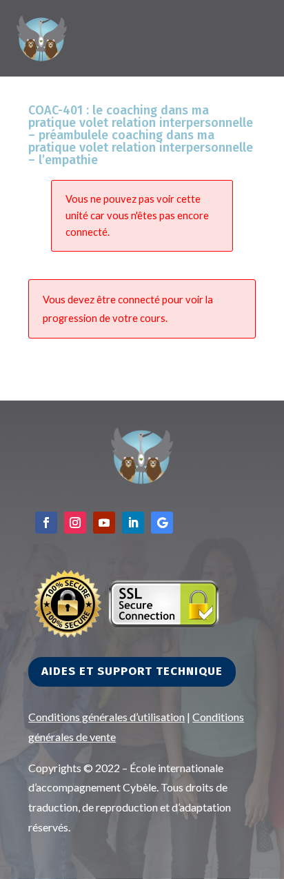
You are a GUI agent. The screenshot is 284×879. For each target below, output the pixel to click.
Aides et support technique (132, 671)
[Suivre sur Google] (162, 523)
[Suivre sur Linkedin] (133, 523)
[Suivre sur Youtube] (104, 523)
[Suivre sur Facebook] (46, 523)
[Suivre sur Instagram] (75, 523)
